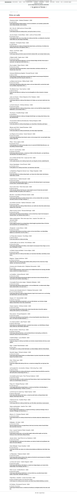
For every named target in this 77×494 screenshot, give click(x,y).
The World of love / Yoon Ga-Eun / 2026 (20, 89)
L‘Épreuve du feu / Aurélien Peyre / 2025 (20, 399)
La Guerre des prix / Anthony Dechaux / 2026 (21, 105)
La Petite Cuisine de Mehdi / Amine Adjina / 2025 (22, 250)
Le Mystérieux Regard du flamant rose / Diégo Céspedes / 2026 (26, 171)
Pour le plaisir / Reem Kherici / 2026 (19, 65)
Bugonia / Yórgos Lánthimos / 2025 (19, 258)
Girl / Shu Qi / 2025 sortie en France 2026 (20, 28)
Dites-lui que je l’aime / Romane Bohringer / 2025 (22, 210)
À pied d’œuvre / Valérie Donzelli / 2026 (20, 179)
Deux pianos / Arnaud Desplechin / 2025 (20, 314)
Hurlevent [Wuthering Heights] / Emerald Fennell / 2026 (24, 73)
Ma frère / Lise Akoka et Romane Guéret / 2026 (22, 194)
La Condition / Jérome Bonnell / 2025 (19, 274)
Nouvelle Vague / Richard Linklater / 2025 (20, 352)
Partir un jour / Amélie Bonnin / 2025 (19, 470)
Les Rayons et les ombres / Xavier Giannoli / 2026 (22, 134)
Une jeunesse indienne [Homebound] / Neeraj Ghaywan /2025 (25, 120)
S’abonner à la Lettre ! (38, 3)
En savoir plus (46, 0)
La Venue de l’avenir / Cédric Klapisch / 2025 (21, 462)
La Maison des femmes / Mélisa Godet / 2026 (21, 81)
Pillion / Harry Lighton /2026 (17, 142)
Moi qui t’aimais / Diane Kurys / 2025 (19, 329)
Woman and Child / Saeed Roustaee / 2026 (21, 127)
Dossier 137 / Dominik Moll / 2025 (18, 298)
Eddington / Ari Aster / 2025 (17, 422)
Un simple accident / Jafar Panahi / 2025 (20, 322)
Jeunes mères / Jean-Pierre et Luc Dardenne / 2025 (23, 438)
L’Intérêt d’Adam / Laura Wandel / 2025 (19, 337)
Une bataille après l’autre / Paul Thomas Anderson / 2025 (24, 376)
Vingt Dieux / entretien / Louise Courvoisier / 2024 (22, 477)
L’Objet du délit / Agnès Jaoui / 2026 (19, 57)
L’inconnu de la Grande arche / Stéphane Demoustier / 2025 (25, 266)
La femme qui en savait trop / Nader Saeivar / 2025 (23, 392)
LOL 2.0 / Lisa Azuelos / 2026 (17, 150)
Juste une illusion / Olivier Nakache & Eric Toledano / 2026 (25, 97)
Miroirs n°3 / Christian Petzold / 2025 (19, 414)
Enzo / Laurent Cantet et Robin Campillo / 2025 (22, 430)
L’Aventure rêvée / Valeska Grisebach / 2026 (21, 20)
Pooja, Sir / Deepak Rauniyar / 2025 (19, 384)
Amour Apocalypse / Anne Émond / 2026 (20, 164)
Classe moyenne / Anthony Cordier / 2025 (20, 306)
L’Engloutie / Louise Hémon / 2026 (18, 228)
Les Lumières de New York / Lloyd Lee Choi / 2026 (22, 157)
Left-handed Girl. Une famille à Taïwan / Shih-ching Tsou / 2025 (26, 368)
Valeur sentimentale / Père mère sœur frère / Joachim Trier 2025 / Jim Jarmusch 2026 (27, 219)
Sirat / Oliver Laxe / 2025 (16, 360)
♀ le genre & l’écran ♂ (38, 7)
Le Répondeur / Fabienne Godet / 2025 (19, 454)
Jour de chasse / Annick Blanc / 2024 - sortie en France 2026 (25, 35)
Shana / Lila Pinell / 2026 (16, 50)
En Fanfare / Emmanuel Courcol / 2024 (20, 484)
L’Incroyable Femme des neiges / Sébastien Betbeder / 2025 (25, 282)
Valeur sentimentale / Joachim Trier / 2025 (20, 406)
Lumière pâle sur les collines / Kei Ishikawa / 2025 (22, 242)
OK (51, 0)
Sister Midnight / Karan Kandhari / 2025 (20, 446)
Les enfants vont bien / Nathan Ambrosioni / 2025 (22, 202)
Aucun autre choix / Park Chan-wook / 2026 (21, 187)
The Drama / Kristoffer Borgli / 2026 (19, 113)
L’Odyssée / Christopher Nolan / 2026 (19, 43)
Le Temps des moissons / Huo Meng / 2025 (21, 236)
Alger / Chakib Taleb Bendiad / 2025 (19, 345)
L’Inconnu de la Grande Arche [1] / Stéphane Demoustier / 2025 (26, 290)
